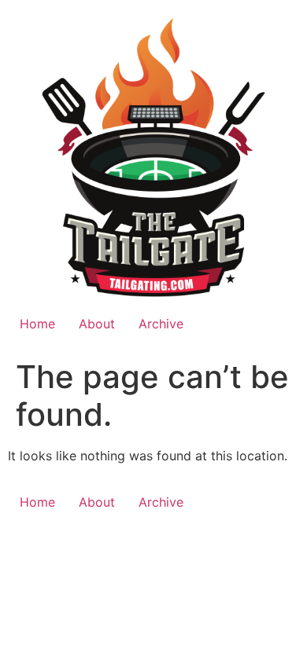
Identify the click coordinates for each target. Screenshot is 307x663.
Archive (161, 324)
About (97, 324)
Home (37, 324)
